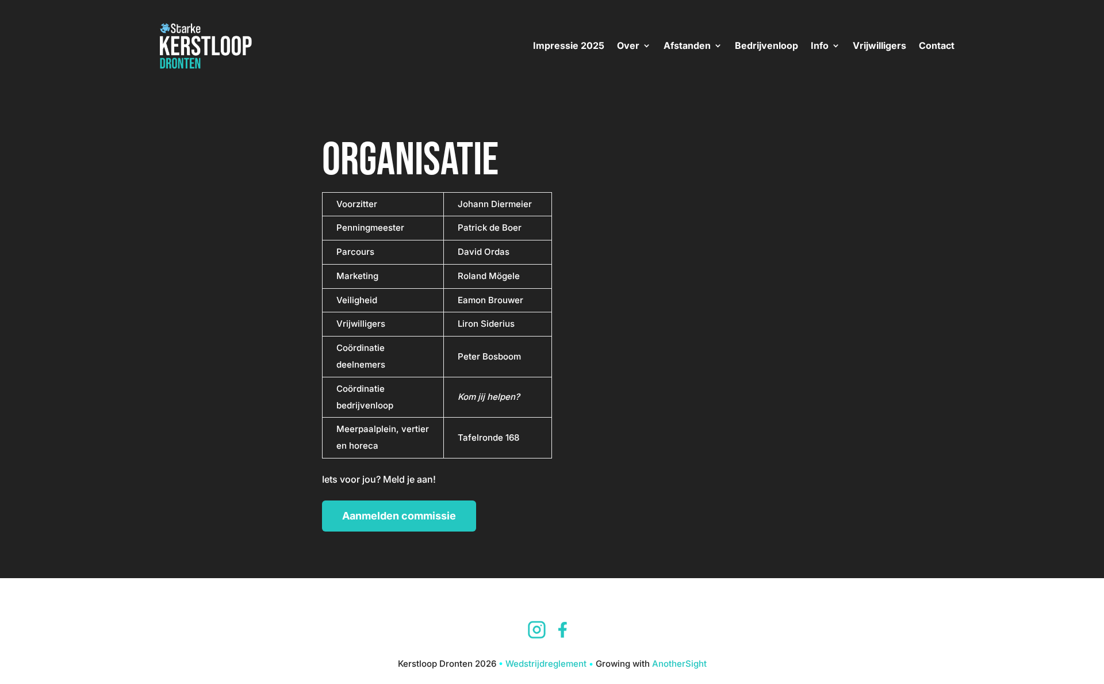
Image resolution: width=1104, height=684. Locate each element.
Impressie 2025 (568, 45)
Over (628, 45)
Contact (936, 45)
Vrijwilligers (879, 45)
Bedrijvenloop (766, 45)
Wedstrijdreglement (545, 663)
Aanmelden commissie (399, 516)
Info (820, 45)
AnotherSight (679, 663)
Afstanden (687, 45)
